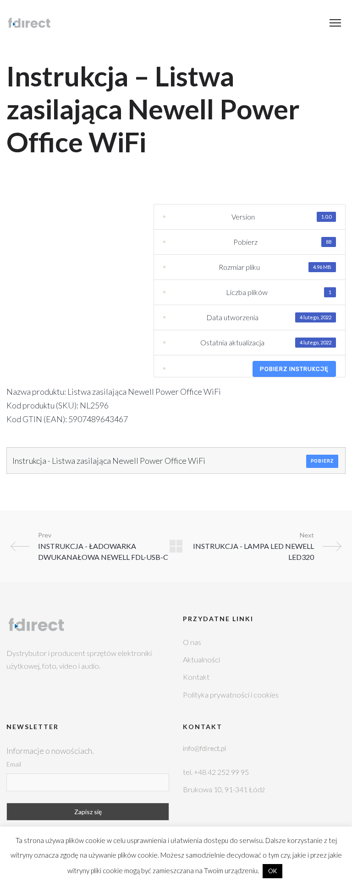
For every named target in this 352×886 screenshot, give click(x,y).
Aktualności (201, 659)
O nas (192, 642)
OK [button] (272, 871)
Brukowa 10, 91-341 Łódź (224, 789)
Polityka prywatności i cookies (231, 694)
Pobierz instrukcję (294, 368)
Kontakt (196, 676)
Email (13, 764)
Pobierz (322, 461)
